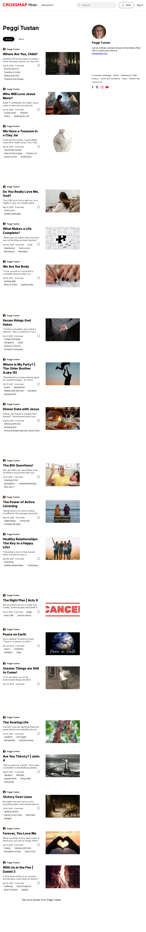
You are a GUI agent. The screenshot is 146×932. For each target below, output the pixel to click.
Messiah (20, 775)
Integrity (7, 818)
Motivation (23, 251)
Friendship (9, 562)
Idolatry (25, 890)
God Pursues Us (11, 69)
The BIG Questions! (18, 465)
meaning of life (11, 480)
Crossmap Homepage (101, 75)
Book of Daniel (10, 890)
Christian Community (13, 349)
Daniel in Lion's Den (13, 815)
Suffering (8, 886)
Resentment (19, 387)
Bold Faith (30, 815)
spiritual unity (27, 284)
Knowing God (10, 427)
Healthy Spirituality (12, 214)
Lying (20, 342)
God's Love (9, 210)
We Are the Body (16, 266)
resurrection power (13, 150)
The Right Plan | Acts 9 (20, 600)
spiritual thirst (10, 778)
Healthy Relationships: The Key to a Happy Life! (20, 543)
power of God (10, 157)
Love (30, 245)
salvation (8, 652)
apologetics (9, 483)
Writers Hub (134, 78)
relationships (10, 521)
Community (33, 565)
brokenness (26, 157)
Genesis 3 (8, 59)
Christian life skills (12, 524)
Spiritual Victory (11, 811)
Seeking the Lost (21, 116)
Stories (9, 39)
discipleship (9, 740)
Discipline (32, 391)
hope (19, 652)
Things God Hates (12, 339)
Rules (124, 78)
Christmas (18, 649)
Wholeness (9, 251)
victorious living (26, 740)
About (21, 39)
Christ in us (32, 153)
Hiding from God (11, 75)
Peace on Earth (14, 634)
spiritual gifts (10, 281)
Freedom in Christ (12, 72)
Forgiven (24, 112)
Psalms (7, 848)
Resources (47, 5)
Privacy (95, 78)
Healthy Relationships (13, 565)
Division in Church (12, 346)
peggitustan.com (99, 53)
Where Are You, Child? (20, 54)
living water (26, 778)
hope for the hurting (13, 153)
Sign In (140, 5)
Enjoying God (10, 394)
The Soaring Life (16, 722)
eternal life (9, 782)
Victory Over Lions (17, 797)
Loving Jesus (10, 112)
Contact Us (97, 82)
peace (7, 649)
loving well (24, 521)
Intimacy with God (12, 424)
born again (21, 737)
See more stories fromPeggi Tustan (41, 899)
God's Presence (24, 886)
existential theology (27, 483)
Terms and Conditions (110, 78)
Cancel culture (24, 615)
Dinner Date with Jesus (21, 409)
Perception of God (12, 851)
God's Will (8, 615)
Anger (29, 612)
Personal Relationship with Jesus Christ (21, 430)
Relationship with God (14, 391)
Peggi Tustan (13, 49)
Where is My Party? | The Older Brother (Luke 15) (19, 368)
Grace (7, 116)
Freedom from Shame (14, 79)
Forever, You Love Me (19, 833)
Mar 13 (5, 207)
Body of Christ (10, 284)
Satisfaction (9, 248)
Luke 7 (7, 103)
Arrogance (9, 342)
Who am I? (9, 487)
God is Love (24, 248)
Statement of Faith (129, 75)
